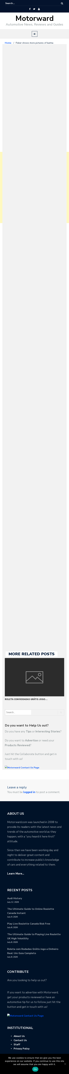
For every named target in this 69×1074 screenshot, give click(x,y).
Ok (35, 1069)
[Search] (62, 3)
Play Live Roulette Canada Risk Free (28, 923)
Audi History (14, 898)
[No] (65, 1064)
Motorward (34, 18)
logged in (29, 792)
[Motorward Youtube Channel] (39, 9)
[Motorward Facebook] (29, 9)
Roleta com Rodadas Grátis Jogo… (26, 699)
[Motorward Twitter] (34, 9)
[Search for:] (15, 3)
